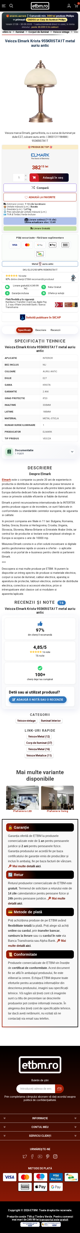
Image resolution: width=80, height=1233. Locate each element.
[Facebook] (32, 1156)
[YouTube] (40, 1156)
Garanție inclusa (20, 293)
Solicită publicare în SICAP (43, 317)
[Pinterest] (48, 1156)
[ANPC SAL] (50, 1225)
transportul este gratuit (53, 1219)
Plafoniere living (57, 811)
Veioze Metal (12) (39, 736)
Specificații (24, 330)
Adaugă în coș (53, 177)
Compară (43, 187)
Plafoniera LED (22, 811)
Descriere (40, 330)
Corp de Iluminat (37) (39, 742)
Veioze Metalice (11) (39, 755)
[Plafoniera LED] (22, 798)
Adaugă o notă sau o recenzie (40, 699)
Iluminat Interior (51, 720)
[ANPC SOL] (29, 1225)
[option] (22, 800)
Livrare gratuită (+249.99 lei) (26, 287)
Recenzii (55, 330)
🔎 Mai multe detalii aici (24, 866)
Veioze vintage (26, 720)
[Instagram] (55, 1156)
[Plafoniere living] (57, 798)
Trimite (59, 1088)
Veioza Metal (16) (39, 749)
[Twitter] (25, 1156)
